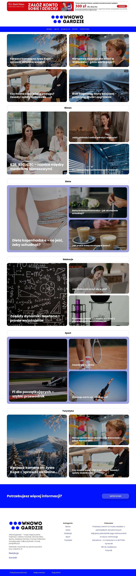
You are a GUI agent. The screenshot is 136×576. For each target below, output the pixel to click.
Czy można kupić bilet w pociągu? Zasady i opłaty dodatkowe (32, 95)
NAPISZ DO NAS (115, 496)
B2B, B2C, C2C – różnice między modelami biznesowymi (37, 166)
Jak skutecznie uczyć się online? (89, 289)
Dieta (56, 29)
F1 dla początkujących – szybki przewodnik (33, 394)
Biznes (49, 29)
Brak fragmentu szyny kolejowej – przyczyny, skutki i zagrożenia (94, 95)
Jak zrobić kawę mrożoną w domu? (91, 245)
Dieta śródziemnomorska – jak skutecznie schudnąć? (95, 212)
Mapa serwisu (39, 572)
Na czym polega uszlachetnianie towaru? (95, 169)
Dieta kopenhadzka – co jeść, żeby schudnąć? (37, 242)
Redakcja (14, 553)
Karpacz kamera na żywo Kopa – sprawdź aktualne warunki (31, 60)
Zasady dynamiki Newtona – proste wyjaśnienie (35, 318)
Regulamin (56, 572)
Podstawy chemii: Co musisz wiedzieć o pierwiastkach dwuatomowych (93, 320)
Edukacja (65, 29)
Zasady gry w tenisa (83, 364)
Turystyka (84, 29)
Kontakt (13, 557)
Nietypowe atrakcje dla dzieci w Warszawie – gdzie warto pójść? (93, 60)
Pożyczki (108, 550)
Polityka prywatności (18, 572)
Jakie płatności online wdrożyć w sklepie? (94, 137)
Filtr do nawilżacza (108, 547)
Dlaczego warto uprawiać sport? (90, 397)
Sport (75, 29)
